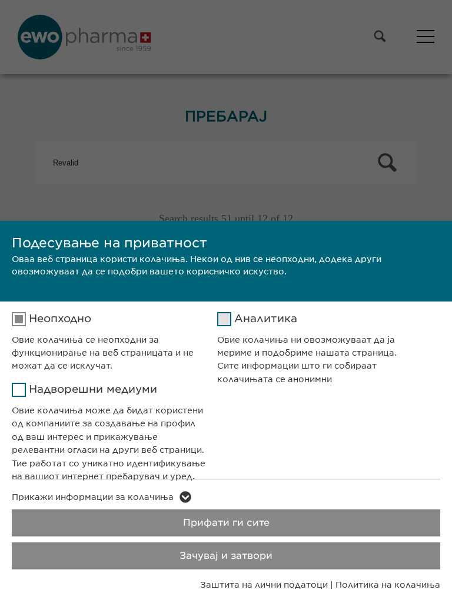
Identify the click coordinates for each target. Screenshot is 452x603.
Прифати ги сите (226, 522)
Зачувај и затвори (226, 555)
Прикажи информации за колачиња (93, 497)
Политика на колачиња (387, 584)
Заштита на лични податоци (264, 584)
